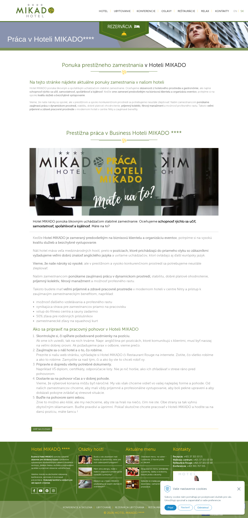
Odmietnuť (203, 507)
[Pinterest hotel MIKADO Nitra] (47, 491)
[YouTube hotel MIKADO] (41, 491)
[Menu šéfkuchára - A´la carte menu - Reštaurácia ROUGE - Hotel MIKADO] (132, 472)
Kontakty (222, 11)
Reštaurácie (186, 11)
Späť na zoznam (41, 429)
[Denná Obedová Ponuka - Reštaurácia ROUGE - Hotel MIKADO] (132, 459)
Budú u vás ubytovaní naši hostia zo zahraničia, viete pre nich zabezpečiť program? (107, 459)
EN (235, 11)
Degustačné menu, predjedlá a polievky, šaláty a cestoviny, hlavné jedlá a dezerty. (154, 472)
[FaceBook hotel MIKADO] (34, 491)
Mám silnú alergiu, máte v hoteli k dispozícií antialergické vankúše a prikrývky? (108, 472)
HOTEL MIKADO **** (129, 513)
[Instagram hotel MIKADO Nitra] (53, 491)
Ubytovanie (122, 11)
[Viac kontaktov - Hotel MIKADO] (192, 479)
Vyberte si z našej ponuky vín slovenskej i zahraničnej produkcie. (154, 484)
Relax (205, 11)
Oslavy (166, 11)
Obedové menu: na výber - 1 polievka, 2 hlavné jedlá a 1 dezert (154, 459)
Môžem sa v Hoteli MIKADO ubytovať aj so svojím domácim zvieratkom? (108, 484)
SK (242, 11)
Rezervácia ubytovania (129, 507)
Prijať (170, 507)
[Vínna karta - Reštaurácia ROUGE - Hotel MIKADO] (132, 484)
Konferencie (146, 11)
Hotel (103, 11)
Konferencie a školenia (77, 507)
